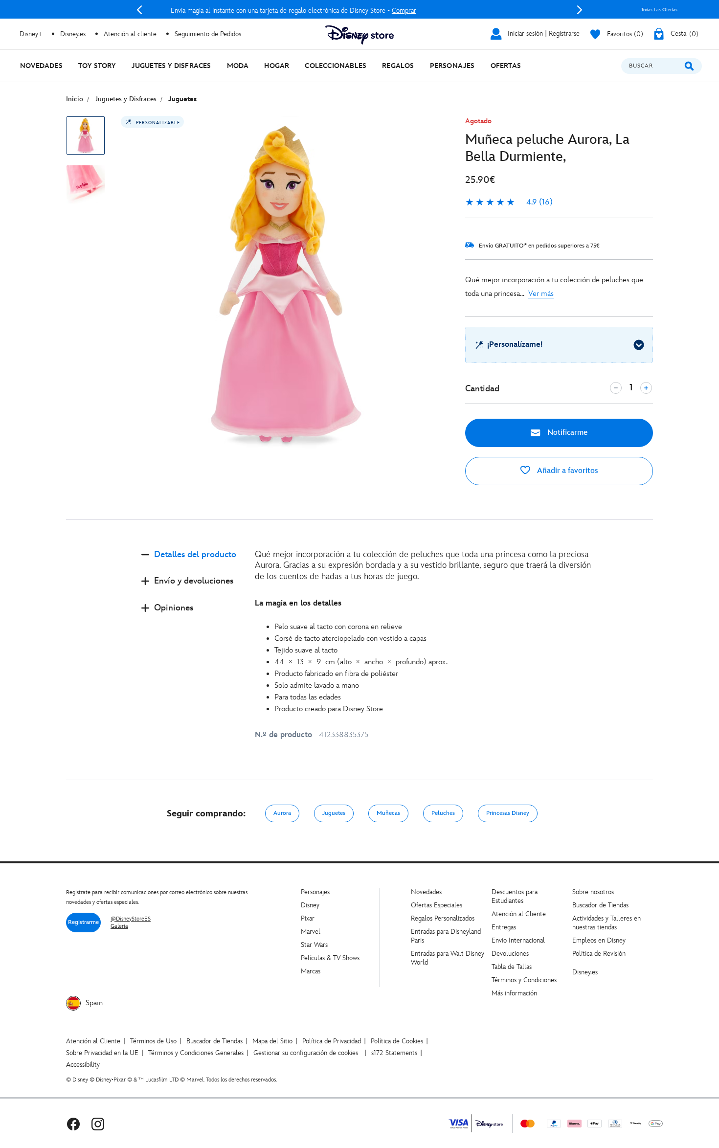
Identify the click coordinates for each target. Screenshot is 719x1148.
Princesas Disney (507, 813)
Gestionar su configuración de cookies (305, 1053)
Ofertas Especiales (436, 905)
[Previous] (139, 10)
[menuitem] (41, 66)
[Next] (579, 10)
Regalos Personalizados (442, 918)
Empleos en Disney (599, 940)
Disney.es (73, 34)
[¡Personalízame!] (639, 345)
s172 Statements (394, 1053)
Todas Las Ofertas (659, 10)
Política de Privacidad (331, 1041)
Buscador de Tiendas (600, 905)
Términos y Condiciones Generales (196, 1053)
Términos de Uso (153, 1041)
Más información (514, 993)
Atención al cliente (130, 34)
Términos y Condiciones (524, 980)
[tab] (190, 562)
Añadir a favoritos (566, 470)
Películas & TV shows (330, 958)
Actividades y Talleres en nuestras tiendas (606, 922)
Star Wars (314, 945)
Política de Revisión (599, 953)
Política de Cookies (397, 1041)
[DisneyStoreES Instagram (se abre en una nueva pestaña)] (97, 1123)
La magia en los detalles (298, 603)
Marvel (310, 931)
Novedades (426, 892)
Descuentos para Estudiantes (515, 896)
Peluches (443, 813)
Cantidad (482, 388)
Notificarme (566, 432)
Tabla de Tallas (512, 967)
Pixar (308, 918)
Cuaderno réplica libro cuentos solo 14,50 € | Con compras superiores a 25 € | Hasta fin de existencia (360, 10)
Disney (310, 905)
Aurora (282, 813)
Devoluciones (510, 953)
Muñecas (388, 813)
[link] (509, 202)
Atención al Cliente (519, 914)
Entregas (504, 927)
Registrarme (83, 922)
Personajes (315, 892)
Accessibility (83, 1064)
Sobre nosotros (593, 892)
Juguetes (333, 813)
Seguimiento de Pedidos (208, 34)
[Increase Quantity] (646, 388)
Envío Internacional (518, 940)
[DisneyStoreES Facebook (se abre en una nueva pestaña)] (73, 1123)
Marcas (310, 971)
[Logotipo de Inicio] (359, 34)
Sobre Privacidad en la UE (102, 1053)
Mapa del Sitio (272, 1041)
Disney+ (31, 34)
